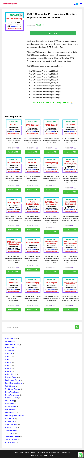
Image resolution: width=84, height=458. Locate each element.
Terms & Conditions (37, 452)
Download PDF (14, 152)
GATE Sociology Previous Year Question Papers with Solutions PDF (32, 141)
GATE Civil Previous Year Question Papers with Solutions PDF (70, 141)
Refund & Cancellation (53, 452)
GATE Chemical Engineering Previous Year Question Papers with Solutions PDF (51, 220)
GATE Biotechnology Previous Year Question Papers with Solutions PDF (32, 218)
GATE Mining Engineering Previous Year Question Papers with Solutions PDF (70, 218)
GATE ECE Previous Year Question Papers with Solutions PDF (14, 298)
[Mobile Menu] (80, 4)
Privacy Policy (24, 452)
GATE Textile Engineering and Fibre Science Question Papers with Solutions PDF (70, 298)
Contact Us (66, 452)
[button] (21, 15)
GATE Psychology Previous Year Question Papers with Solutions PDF (51, 178)
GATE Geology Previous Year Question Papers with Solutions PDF (51, 141)
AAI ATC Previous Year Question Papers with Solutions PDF (13, 141)
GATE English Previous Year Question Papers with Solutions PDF (51, 298)
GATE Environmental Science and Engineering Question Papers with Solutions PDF (70, 260)
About (16, 452)
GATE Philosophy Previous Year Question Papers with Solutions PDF (32, 298)
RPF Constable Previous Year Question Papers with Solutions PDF (32, 258)
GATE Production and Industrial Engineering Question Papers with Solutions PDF (70, 180)
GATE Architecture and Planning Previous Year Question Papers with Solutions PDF (51, 260)
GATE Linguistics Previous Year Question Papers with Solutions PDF (13, 218)
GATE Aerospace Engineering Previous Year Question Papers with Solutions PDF (13, 260)
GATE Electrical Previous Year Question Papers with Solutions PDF (13, 178)
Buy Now (53, 33)
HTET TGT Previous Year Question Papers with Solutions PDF (32, 178)
